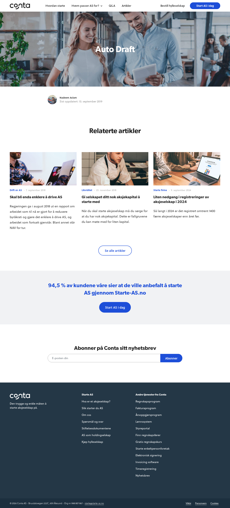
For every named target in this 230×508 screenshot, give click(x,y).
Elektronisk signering (149, 455)
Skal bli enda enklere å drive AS (36, 197)
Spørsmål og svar (92, 421)
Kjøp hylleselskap (92, 442)
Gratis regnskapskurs (149, 442)
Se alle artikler (115, 250)
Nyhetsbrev (143, 475)
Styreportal (143, 428)
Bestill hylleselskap (172, 6)
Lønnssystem (144, 421)
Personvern (201, 503)
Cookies (214, 503)
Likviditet (87, 190)
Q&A (112, 6)
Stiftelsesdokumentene (96, 428)
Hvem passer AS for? (85, 6)
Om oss (86, 415)
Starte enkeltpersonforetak (152, 448)
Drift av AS (16, 190)
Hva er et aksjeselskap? (96, 401)
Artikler (126, 6)
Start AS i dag (205, 6)
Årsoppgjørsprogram (149, 415)
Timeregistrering (146, 469)
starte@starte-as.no (94, 503)
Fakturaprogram (146, 408)
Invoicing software (147, 462)
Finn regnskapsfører (148, 435)
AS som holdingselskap (96, 435)
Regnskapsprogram (148, 401)
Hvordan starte (55, 6)
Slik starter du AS (92, 408)
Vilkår (188, 503)
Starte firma (160, 190)
